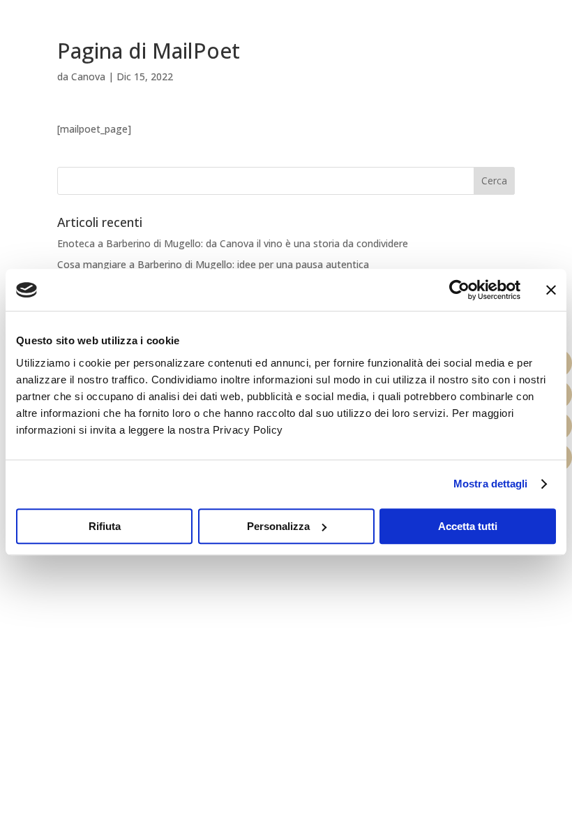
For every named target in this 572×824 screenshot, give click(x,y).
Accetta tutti (467, 526)
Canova (88, 76)
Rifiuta (105, 526)
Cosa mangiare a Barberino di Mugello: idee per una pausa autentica (213, 264)
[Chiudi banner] (551, 290)
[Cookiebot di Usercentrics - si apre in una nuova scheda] (459, 289)
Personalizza (278, 526)
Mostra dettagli (490, 484)
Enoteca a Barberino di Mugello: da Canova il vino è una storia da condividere (232, 243)
